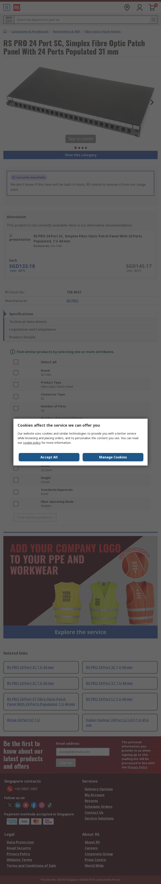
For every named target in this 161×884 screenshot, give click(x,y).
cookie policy (32, 443)
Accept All (49, 457)
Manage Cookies (113, 457)
